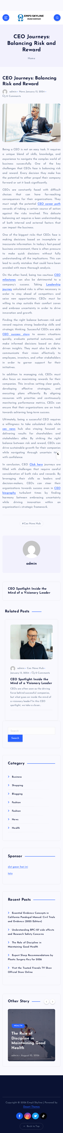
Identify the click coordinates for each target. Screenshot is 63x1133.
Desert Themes (31, 1107)
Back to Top (33, 1126)
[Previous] (46, 1001)
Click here (36, 464)
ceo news (8, 429)
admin (13, 91)
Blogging (17, 794)
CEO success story (16, 334)
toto (10, 873)
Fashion (16, 802)
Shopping (17, 785)
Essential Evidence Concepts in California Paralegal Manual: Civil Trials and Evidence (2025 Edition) (31, 917)
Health (16, 828)
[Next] (52, 1001)
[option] (31, 1035)
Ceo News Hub (32, 523)
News (22, 91)
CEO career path (49, 204)
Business (17, 777)
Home (31, 58)
